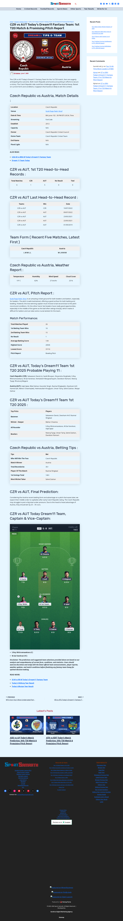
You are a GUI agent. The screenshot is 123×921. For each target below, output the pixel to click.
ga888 (101, 802)
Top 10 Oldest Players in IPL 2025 (61, 765)
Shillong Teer (101, 785)
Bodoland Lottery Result (101, 797)
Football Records (47, 9)
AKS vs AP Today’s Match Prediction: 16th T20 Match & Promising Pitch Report (23, 740)
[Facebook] (101, 4)
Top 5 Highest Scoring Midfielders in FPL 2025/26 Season (101, 47)
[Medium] (118, 4)
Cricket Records (30, 9)
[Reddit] (115, 4)
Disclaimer (63, 811)
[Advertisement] (61, 855)
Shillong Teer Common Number (101, 792)
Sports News (62, 9)
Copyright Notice (63, 814)
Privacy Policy (63, 810)
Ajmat (95, 72)
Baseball (23, 781)
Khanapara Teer (101, 765)
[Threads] (112, 4)
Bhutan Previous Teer (101, 780)
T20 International (23, 778)
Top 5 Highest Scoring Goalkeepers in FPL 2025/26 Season (102, 42)
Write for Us (102, 9)
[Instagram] (104, 4)
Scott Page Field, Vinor (18, 299)
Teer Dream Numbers (101, 790)
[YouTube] (107, 4)
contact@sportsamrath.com (25, 794)
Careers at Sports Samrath (63, 818)
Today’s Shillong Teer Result (23, 683)
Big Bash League (23, 776)
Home (18, 9)
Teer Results (89, 9)
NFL (23, 787)
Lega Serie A (23, 780)
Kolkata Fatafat (101, 794)
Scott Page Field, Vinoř (54, 111)
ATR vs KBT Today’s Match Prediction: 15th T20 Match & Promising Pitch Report (59, 740)
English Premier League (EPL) (23, 770)
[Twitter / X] (110, 4)
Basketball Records (23, 785)
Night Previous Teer (101, 782)
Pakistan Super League (23, 774)
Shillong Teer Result (101, 799)
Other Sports (76, 9)
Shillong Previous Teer (101, 787)
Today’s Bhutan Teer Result (22, 686)
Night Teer (101, 772)
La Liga (23, 783)
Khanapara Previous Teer (101, 775)
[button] (76, 3)
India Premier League (23, 772)
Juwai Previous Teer (101, 777)
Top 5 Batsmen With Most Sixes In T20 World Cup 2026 (101, 32)
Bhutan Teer (101, 768)
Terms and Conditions (63, 816)
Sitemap (61, 917)
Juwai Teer (101, 770)
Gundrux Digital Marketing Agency (61, 912)
